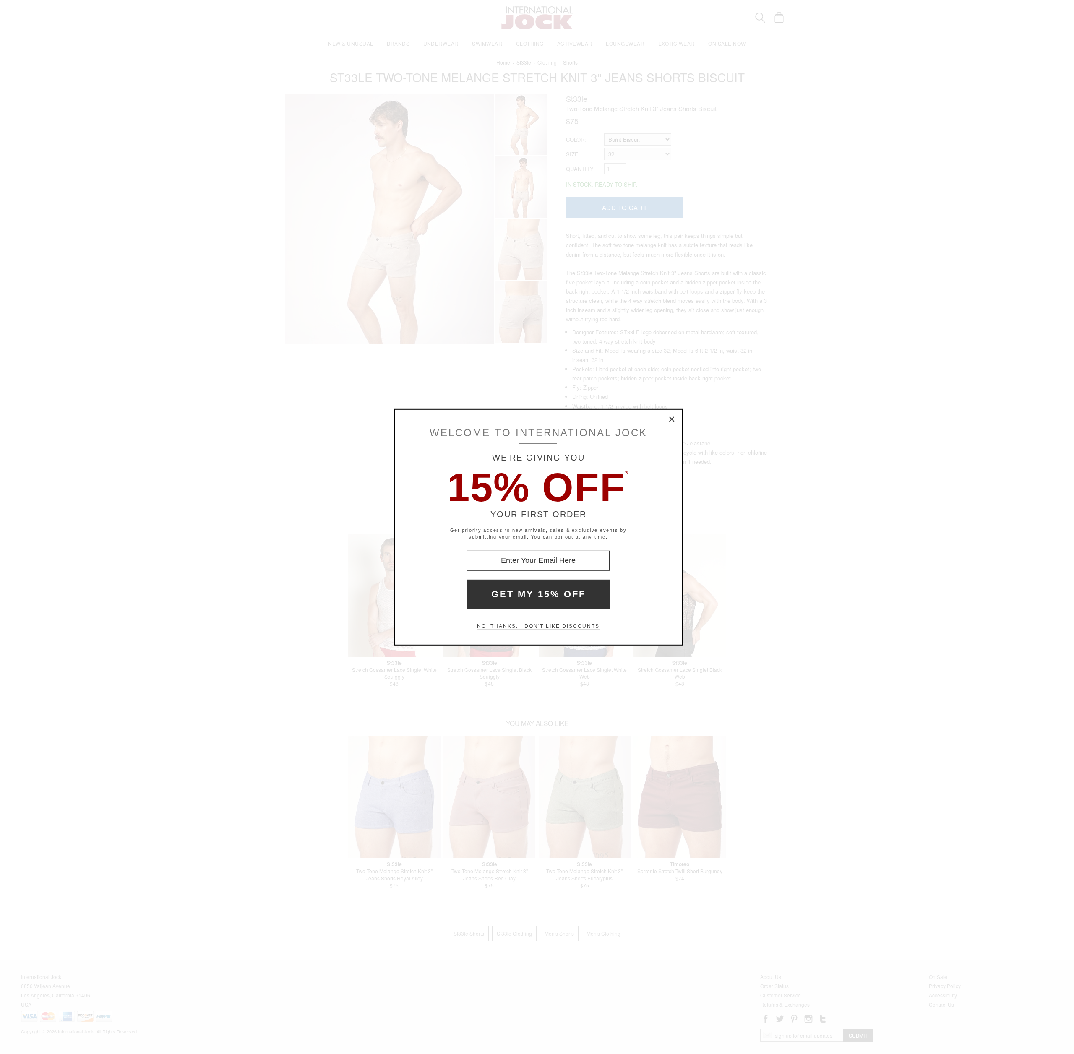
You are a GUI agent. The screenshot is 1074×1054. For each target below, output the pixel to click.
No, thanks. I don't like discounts (538, 626)
